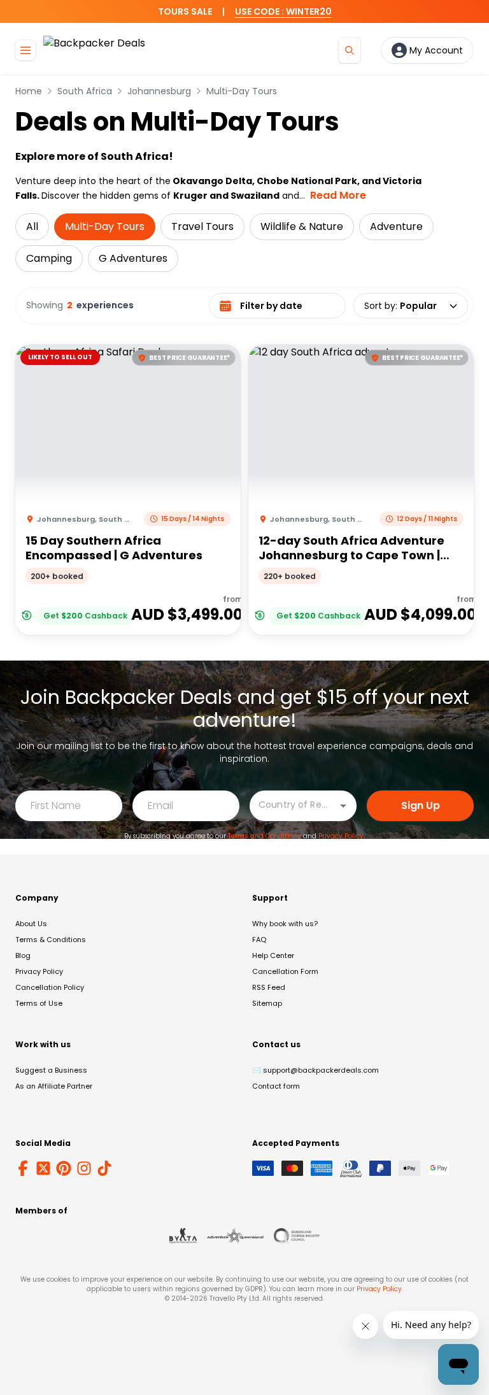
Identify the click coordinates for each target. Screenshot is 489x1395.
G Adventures (133, 258)
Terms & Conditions (50, 939)
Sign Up (420, 805)
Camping (49, 258)
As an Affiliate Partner (53, 1086)
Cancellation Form (285, 971)
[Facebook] (23, 1168)
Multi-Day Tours (241, 91)
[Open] (343, 806)
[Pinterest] (63, 1168)
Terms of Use (38, 1003)
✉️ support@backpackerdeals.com (315, 1070)
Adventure (396, 226)
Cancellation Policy (49, 987)
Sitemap (267, 1003)
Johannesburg (159, 91)
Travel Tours (202, 226)
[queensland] (297, 1235)
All (32, 226)
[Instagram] (84, 1168)
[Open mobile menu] (25, 50)
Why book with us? (285, 924)
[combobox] (293, 805)
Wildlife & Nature (301, 226)
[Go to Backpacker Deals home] (94, 50)
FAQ (259, 939)
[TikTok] (104, 1168)
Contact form (276, 1086)
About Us (31, 924)
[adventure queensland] (235, 1235)
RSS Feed (268, 987)
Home (28, 91)
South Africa (84, 91)
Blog (23, 955)
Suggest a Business (51, 1070)
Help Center (273, 955)
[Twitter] (43, 1168)
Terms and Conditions (264, 836)
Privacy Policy (341, 836)
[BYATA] (183, 1235)
